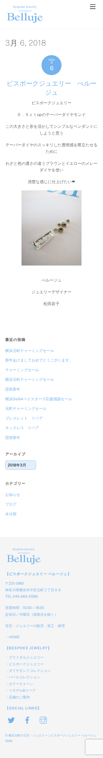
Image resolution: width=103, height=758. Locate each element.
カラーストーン (21, 684)
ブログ (10, 504)
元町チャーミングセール (25, 408)
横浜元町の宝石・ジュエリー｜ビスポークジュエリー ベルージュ (52, 735)
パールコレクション (24, 677)
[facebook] (28, 719)
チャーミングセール (22, 370)
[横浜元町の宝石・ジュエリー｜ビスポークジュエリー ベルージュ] (25, 22)
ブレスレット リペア (24, 418)
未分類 (10, 514)
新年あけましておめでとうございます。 (39, 360)
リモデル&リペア (22, 690)
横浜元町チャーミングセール (29, 350)
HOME (14, 637)
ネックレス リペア (22, 428)
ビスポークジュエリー (26, 664)
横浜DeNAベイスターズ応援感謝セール (38, 399)
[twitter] (12, 719)
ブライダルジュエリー (26, 657)
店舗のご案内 (19, 697)
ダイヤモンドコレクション (30, 670)
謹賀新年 (12, 389)
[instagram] (44, 719)
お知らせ (12, 494)
